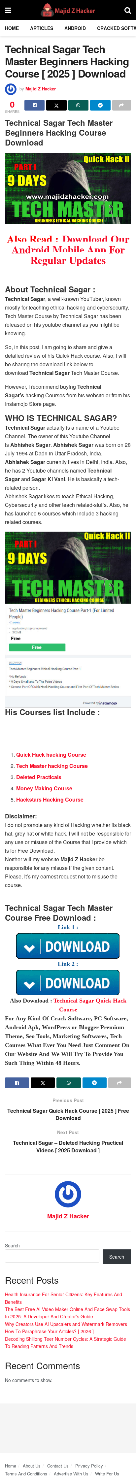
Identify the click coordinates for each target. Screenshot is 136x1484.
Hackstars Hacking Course (50, 799)
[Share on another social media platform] (121, 105)
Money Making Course (44, 788)
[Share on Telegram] (100, 105)
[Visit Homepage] (68, 9)
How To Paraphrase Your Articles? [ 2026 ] (49, 1331)
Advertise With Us (71, 1473)
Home (12, 28)
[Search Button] (127, 10)
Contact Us (58, 1466)
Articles (41, 28)
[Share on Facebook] (34, 105)
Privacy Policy (89, 1466)
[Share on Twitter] (56, 105)
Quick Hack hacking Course (51, 754)
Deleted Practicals (38, 777)
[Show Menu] (8, 10)
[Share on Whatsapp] (78, 105)
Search (12, 1245)
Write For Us (107, 1473)
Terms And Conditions (26, 1473)
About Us (32, 1466)
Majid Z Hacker (40, 88)
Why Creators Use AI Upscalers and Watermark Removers (66, 1324)
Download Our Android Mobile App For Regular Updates (70, 249)
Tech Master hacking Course (52, 766)
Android (75, 28)
